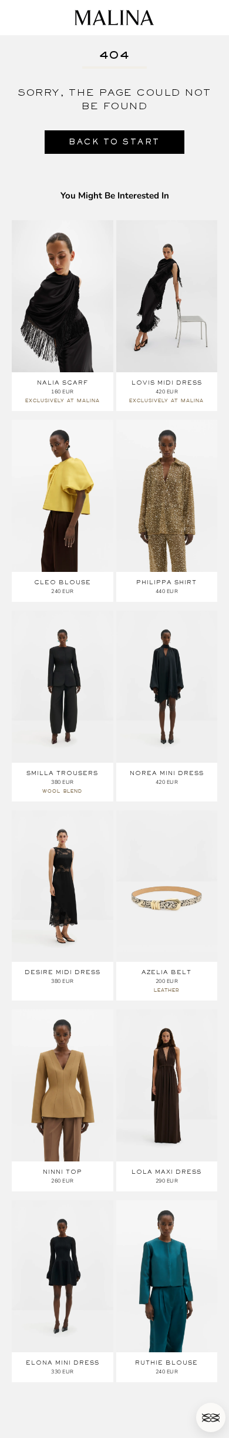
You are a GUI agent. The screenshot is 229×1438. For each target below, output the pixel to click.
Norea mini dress (167, 773)
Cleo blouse (62, 582)
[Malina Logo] (114, 17)
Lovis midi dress (167, 382)
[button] (210, 1417)
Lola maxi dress (166, 1171)
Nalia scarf (62, 382)
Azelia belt (166, 972)
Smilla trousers (62, 773)
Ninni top (62, 1171)
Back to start (114, 141)
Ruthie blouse (166, 1362)
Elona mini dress (62, 1362)
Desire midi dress (62, 972)
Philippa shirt (166, 582)
